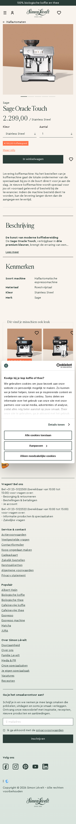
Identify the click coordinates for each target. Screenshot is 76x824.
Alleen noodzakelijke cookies (38, 455)
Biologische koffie (13, 595)
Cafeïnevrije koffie (13, 605)
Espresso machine (13, 620)
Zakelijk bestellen (13, 560)
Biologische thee (12, 600)
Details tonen (56, 424)
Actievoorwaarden (13, 534)
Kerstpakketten (11, 565)
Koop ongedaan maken (16, 550)
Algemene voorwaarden (17, 570)
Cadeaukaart (9, 555)
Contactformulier (12, 544)
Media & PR (8, 660)
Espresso (7, 615)
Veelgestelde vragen (15, 539)
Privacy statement (13, 575)
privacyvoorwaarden (49, 730)
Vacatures (7, 675)
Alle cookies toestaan (38, 435)
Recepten (8, 680)
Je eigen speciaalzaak (15, 670)
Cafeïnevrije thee (12, 610)
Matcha (6, 625)
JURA (4, 630)
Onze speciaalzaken (14, 665)
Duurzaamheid (10, 645)
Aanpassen (36, 445)
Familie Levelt (10, 655)
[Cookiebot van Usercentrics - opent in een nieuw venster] (56, 365)
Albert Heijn (9, 590)
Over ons (7, 650)
